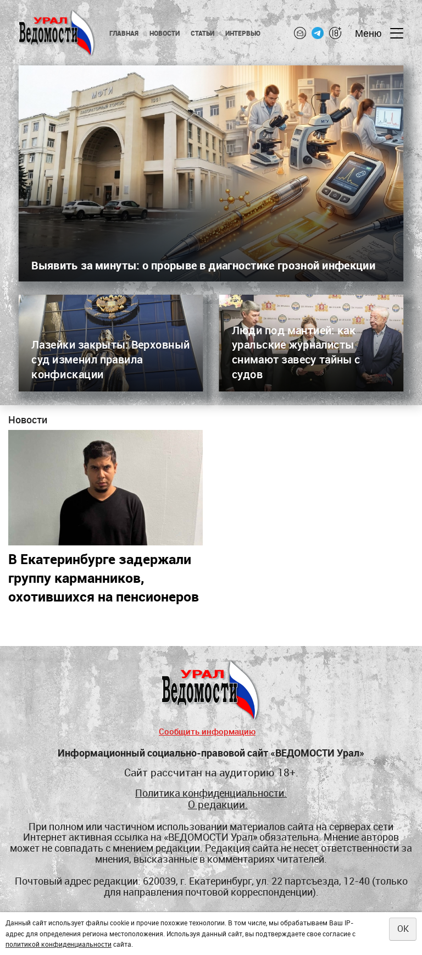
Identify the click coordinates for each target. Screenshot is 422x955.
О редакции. (218, 804)
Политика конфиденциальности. (211, 793)
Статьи (202, 33)
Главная (123, 33)
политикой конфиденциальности (58, 944)
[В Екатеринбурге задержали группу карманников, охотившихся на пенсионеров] (105, 487)
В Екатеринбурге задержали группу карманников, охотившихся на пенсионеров (103, 577)
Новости (164, 33)
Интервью (243, 33)
